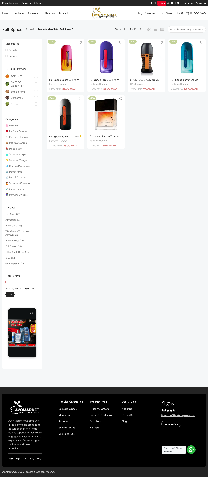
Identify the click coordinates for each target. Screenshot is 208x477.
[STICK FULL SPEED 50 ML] (146, 57)
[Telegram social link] (172, 3)
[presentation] (22, 353)
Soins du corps (67, 427)
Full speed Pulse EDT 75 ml (105, 79)
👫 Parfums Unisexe (16, 194)
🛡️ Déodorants (13, 171)
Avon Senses (12, 240)
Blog (124, 421)
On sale (13, 50)
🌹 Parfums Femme (16, 131)
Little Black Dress (14, 252)
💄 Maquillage (13, 148)
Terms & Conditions (101, 414)
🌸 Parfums (11, 125)
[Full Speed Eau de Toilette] (65, 114)
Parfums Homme (58, 84)
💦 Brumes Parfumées (17, 165)
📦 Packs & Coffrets (16, 142)
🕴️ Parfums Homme (16, 137)
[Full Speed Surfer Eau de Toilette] (187, 57)
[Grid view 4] (162, 29)
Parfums (63, 421)
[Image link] (25, 407)
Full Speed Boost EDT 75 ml (64, 79)
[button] (22, 332)
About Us (127, 408)
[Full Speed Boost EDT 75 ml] (65, 57)
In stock (13, 55)
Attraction (10, 219)
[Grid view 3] (155, 29)
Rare (8, 257)
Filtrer (10, 294)
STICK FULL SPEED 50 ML (144, 79)
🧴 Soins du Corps (15, 154)
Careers (94, 427)
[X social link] (155, 3)
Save (163, 3)
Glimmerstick (12, 263)
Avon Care (11, 225)
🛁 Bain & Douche (15, 177)
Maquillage (65, 414)
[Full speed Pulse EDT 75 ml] (106, 57)
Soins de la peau (68, 408)
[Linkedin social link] (168, 3)
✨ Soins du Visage (16, 160)
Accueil (30, 29)
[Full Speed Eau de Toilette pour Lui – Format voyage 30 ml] (106, 114)
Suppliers (95, 421)
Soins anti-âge (67, 433)
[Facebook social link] (151, 3)
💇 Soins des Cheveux (17, 183)
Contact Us (128, 414)
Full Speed (11, 246)
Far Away (10, 213)
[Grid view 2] (149, 29)
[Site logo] (104, 12)
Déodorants (136, 84)
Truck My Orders (99, 408)
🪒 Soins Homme (14, 188)
